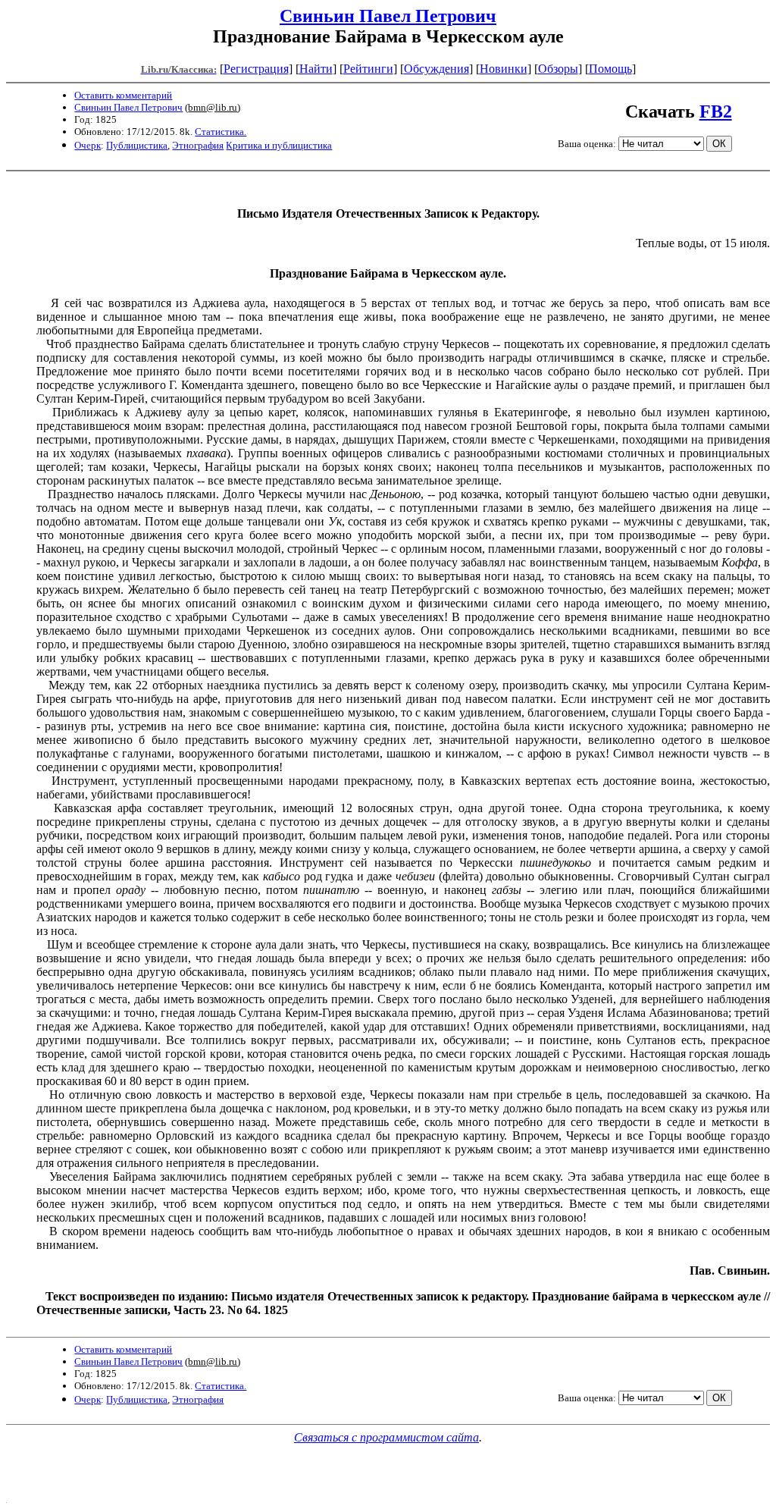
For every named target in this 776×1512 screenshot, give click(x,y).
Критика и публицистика (279, 145)
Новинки (503, 68)
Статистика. (220, 131)
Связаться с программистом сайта (386, 1437)
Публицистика (136, 145)
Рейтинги (368, 68)
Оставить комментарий (123, 95)
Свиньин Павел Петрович (388, 16)
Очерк (87, 145)
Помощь (610, 68)
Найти (316, 68)
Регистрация (256, 68)
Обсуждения (436, 68)
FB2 (715, 111)
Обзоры (558, 68)
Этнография (198, 145)
